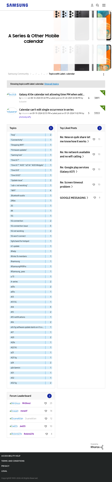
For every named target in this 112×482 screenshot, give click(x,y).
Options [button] (99, 74)
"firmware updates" (19, 150)
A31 (12, 373)
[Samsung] (17, 5)
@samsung (15, 261)
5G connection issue (19, 226)
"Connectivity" (17, 140)
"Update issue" (17, 180)
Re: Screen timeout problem (71, 184)
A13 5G (14, 302)
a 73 (12, 276)
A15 (12, 312)
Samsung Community (18, 74)
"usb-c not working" (19, 185)
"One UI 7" (15, 160)
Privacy (5, 466)
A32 (12, 378)
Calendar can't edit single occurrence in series (46, 109)
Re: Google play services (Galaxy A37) (74, 169)
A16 (12, 322)
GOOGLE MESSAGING (73, 197)
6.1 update (15, 246)
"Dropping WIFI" (17, 145)
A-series (14, 282)
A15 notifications (18, 317)
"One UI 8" (15, 170)
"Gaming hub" (16, 155)
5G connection (17, 221)
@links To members (19, 256)
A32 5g (14, 383)
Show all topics (51, 84)
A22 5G (14, 347)
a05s (13, 292)
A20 (12, 337)
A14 (12, 307)
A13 (12, 297)
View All (81, 128)
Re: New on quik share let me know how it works (75, 139)
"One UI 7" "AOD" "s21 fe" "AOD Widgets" (27, 165)
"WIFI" (13, 190)
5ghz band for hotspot (20, 241)
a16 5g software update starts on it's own (28, 327)
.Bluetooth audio (18, 195)
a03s (13, 287)
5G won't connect (18, 236)
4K (12, 211)
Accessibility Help (10, 456)
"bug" (13, 135)
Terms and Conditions (13, 461)
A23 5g (14, 358)
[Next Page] (50, 128)
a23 (12, 352)
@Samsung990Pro (18, 266)
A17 (12, 332)
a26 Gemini (15, 368)
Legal (4, 471)
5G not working (17, 231)
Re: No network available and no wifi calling (75, 154)
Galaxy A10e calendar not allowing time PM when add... (51, 94)
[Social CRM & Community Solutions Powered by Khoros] (97, 446)
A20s (13, 342)
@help (13, 251)
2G (12, 206)
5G (12, 216)
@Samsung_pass (18, 271)
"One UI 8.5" (16, 175)
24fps (13, 201)
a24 (12, 363)
